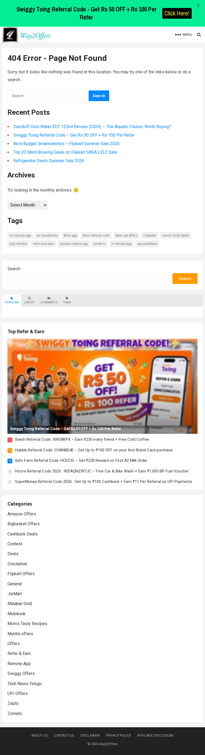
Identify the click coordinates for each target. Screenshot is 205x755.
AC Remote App (20, 235)
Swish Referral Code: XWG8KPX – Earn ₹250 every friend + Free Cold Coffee (82, 439)
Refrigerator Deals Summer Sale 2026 (48, 160)
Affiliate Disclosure (155, 735)
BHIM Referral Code (96, 235)
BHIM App (70, 235)
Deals (12, 553)
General (14, 583)
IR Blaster (149, 235)
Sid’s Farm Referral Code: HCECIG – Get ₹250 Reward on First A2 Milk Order (81, 460)
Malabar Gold (19, 603)
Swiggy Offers (21, 673)
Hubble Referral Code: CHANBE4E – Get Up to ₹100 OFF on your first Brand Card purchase (94, 450)
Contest (14, 543)
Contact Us (64, 735)
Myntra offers (20, 633)
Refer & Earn (19, 653)
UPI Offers (17, 693)
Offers (13, 643)
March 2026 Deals (175, 235)
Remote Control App (74, 244)
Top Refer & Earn (25, 331)
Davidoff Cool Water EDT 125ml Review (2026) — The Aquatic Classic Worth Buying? (92, 126)
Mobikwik (16, 613)
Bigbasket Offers (23, 523)
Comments (49, 302)
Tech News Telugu (24, 683)
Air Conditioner (47, 235)
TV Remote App (122, 244)
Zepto (13, 703)
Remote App (19, 663)
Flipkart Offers (21, 573)
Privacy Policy (118, 735)
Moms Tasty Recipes (27, 623)
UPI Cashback (147, 244)
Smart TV (99, 244)
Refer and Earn (43, 244)
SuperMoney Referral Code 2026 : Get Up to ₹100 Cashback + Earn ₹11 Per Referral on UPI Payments (103, 481)
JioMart (14, 593)
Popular (11, 302)
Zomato (14, 713)
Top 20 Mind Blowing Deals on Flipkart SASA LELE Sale (65, 152)
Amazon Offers (21, 513)
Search (13, 268)
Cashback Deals (22, 534)
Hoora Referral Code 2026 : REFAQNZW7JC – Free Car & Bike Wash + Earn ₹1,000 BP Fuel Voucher (102, 471)
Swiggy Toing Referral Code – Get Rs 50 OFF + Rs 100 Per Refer (74, 135)
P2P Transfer (18, 244)
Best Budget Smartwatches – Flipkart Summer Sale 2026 (66, 143)
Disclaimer (17, 563)
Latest (29, 302)
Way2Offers (108, 744)
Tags (67, 302)
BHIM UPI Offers (126, 235)
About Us (39, 735)
